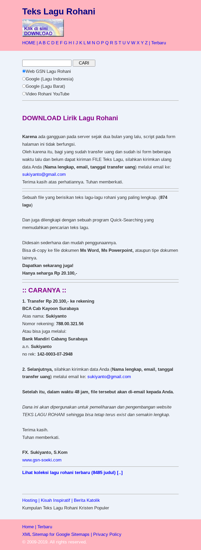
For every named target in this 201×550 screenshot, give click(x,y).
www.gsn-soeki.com (42, 460)
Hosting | (31, 500)
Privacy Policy (107, 534)
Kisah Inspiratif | (56, 500)
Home (28, 526)
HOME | (30, 42)
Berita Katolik (87, 500)
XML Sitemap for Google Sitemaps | (57, 534)
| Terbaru (157, 42)
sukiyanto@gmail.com (44, 174)
